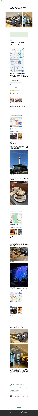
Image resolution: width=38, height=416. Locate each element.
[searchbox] (31, 1)
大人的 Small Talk (23, 413)
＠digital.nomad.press (22, 387)
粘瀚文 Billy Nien (12, 30)
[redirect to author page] (11, 396)
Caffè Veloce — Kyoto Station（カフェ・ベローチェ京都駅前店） (18, 108)
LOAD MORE (19, 407)
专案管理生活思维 (25, 412)
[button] (36, 1)
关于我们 (22, 411)
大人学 (21, 412)
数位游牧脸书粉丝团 (13, 387)
